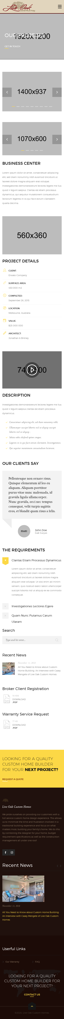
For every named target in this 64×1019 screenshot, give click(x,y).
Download (19, 699)
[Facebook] (5, 852)
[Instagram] (12, 852)
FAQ (37, 961)
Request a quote (13, 779)
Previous (7, 92)
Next (57, 92)
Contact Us (32, 994)
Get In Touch (12, 46)
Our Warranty (12, 961)
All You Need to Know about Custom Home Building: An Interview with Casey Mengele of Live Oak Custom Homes (39, 671)
